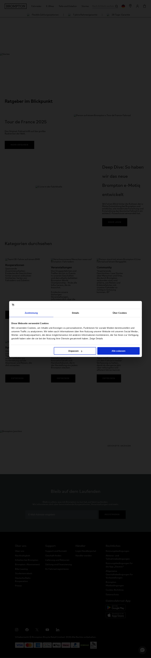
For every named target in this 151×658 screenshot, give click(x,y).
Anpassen (73, 351)
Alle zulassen (118, 351)
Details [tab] (75, 313)
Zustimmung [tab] (31, 313)
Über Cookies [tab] (120, 313)
